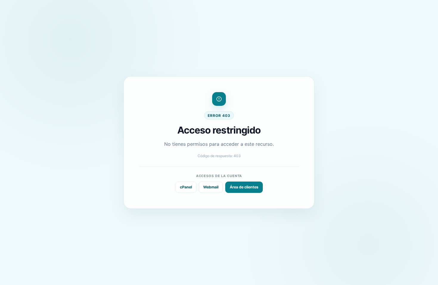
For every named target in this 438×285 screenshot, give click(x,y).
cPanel (186, 187)
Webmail (210, 187)
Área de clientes (244, 187)
